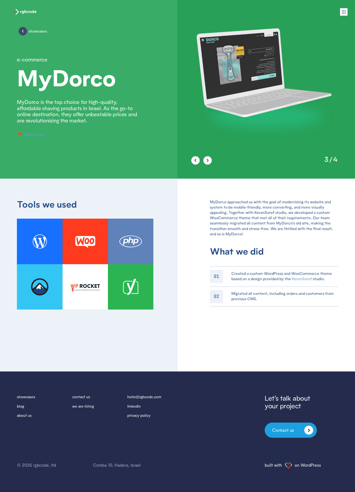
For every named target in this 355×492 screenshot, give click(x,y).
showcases (26, 396)
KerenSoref (302, 279)
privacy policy (138, 415)
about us (24, 415)
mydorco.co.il (34, 134)
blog (20, 406)
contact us (81, 396)
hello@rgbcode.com (144, 396)
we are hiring (83, 406)
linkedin (134, 406)
